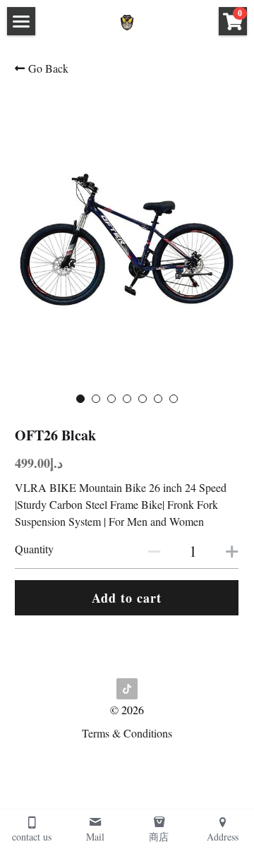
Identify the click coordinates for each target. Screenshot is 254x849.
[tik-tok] (127, 688)
